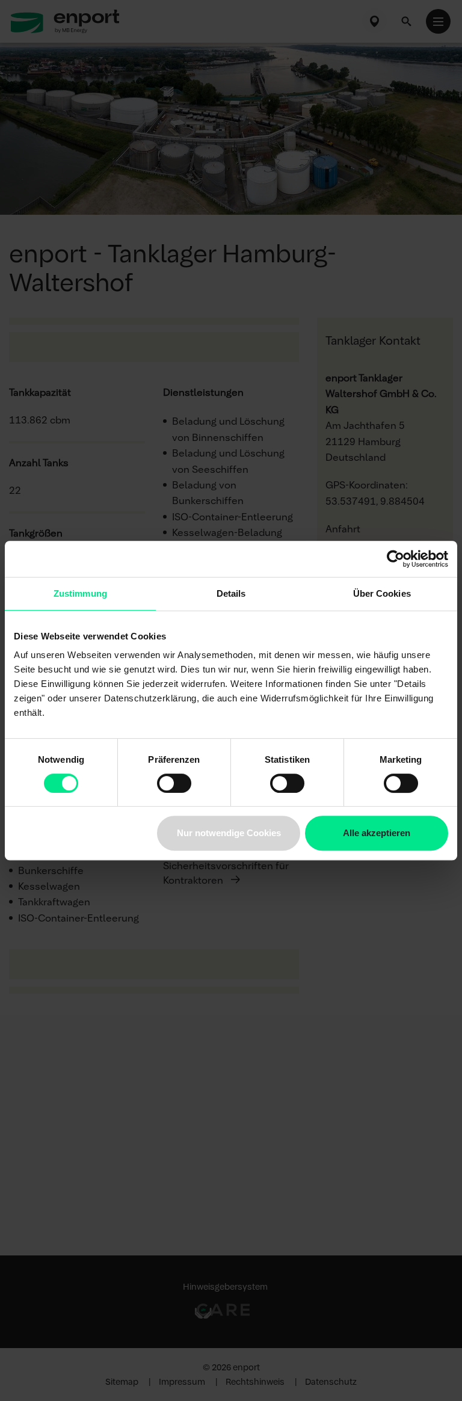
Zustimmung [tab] (80, 593)
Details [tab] (231, 593)
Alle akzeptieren (376, 833)
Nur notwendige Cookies (229, 833)
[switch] (174, 783)
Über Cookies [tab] (382, 593)
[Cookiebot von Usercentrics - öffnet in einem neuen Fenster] (395, 559)
